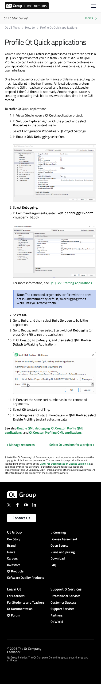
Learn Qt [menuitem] (14, 589)
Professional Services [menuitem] (65, 595)
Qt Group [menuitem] (14, 532)
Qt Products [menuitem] (15, 571)
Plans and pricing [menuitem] (62, 551)
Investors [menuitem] (13, 564)
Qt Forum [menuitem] (13, 615)
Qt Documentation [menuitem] (20, 608)
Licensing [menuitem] (58, 532)
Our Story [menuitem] (13, 539)
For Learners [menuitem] (16, 595)
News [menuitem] (11, 551)
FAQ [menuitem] (53, 564)
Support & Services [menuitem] (66, 589)
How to (30, 27)
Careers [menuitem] (12, 558)
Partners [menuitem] (56, 615)
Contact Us (21, 518)
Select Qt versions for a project (70, 445)
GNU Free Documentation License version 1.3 (65, 464)
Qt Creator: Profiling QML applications (55, 432)
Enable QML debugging (33, 428)
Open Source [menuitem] (59, 545)
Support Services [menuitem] (62, 608)
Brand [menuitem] (11, 545)
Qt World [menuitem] (56, 621)
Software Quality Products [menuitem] (25, 577)
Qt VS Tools (12, 27)
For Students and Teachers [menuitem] (26, 602)
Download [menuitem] (57, 558)
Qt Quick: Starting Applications (71, 282)
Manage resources (22, 444)
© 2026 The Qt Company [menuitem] (24, 648)
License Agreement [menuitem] (63, 539)
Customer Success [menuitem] (63, 602)
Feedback (13, 651)
